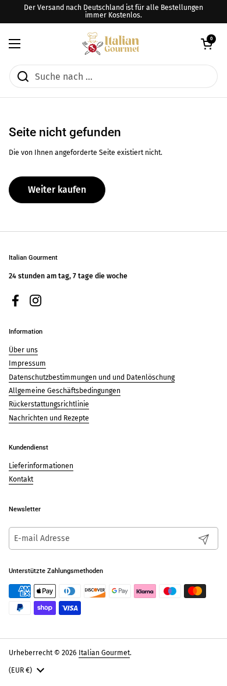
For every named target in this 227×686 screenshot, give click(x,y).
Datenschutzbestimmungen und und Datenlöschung (92, 377)
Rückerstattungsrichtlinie (49, 404)
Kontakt (21, 479)
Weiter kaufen (57, 189)
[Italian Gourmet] (110, 43)
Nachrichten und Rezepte (49, 418)
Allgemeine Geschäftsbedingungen (64, 391)
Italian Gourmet (104, 653)
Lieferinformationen (41, 466)
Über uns (23, 350)
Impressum (27, 363)
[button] (206, 43)
